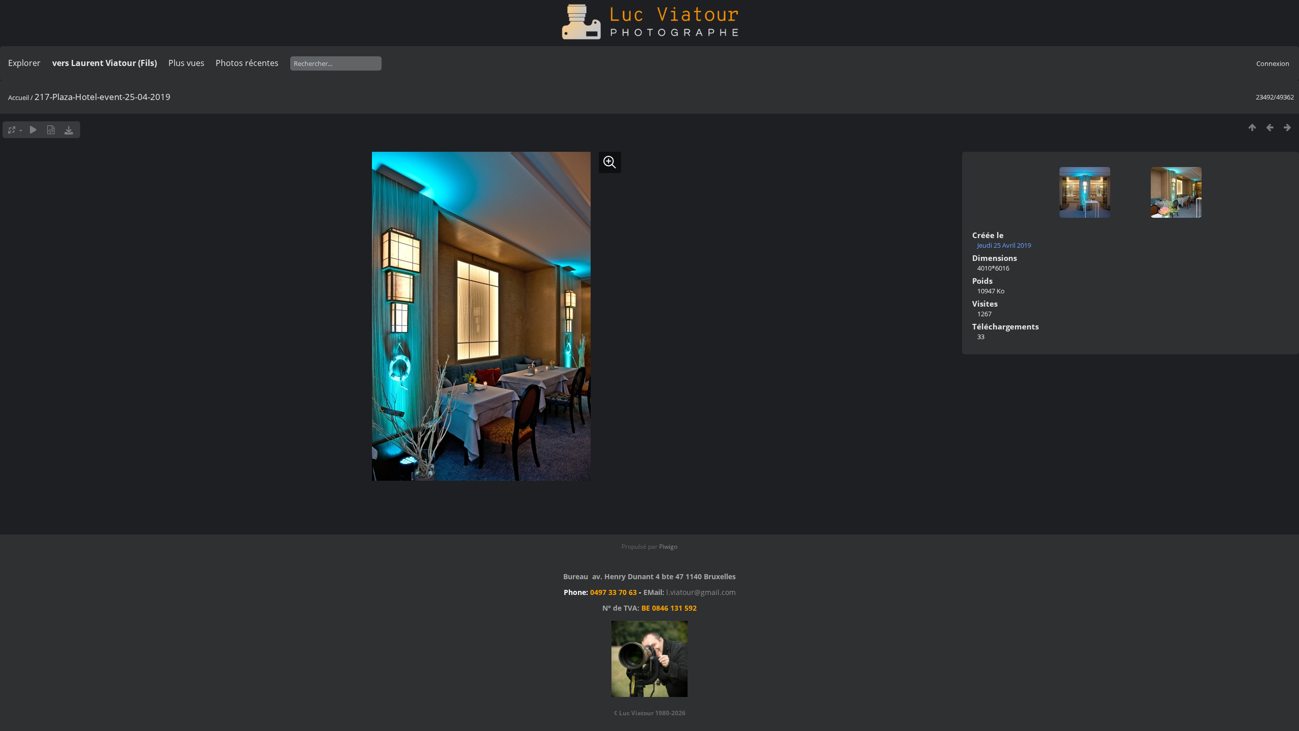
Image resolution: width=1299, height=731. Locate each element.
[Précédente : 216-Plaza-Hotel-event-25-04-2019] (1270, 127)
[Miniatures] (1252, 127)
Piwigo (668, 546)
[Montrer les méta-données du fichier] (51, 130)
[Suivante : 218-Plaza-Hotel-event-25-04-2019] (1287, 127)
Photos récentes (247, 63)
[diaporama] (33, 130)
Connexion (1272, 63)
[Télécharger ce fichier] (69, 130)
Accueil (18, 97)
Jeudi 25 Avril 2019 (1004, 245)
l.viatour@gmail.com (701, 592)
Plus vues (186, 63)
